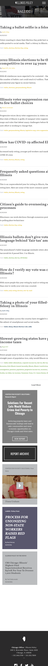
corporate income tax (29, 363)
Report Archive (20, 454)
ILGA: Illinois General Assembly (17, 366)
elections (12, 87)
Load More (36, 384)
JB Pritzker (23, 258)
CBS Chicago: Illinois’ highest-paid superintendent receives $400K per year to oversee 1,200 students (19, 568)
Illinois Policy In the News (15, 556)
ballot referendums (15, 363)
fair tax (17, 258)
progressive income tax (32, 370)
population (20, 370)
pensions (13, 370)
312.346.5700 (18, 655)
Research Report (10, 397)
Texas (31, 373)
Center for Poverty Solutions (17, 394)
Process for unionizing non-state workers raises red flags (16, 527)
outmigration (4, 370)
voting (26, 48)
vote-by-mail (27, 291)
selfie (30, 327)
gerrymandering (20, 87)
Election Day (19, 48)
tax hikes (8, 373)
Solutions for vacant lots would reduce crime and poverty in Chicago (20, 408)
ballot (6, 48)
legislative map (31, 130)
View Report (19, 438)
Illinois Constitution (41, 366)
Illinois (29, 87)
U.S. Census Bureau (39, 373)
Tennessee (24, 373)
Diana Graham (12, 501)
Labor (7, 511)
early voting (13, 291)
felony (11, 327)
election (11, 48)
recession (44, 370)
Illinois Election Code (21, 327)
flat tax (45, 363)
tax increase (16, 373)
